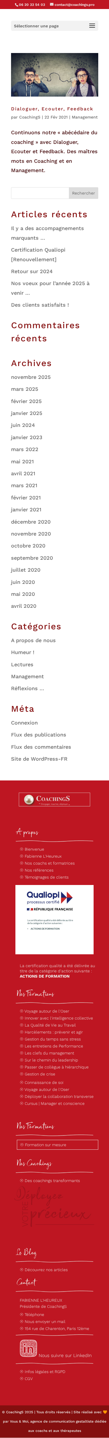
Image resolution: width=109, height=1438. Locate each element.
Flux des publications (38, 735)
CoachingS (29, 117)
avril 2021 (23, 473)
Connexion (24, 723)
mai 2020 (23, 594)
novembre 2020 (31, 534)
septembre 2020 (32, 558)
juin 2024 (23, 425)
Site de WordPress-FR (39, 759)
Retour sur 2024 (32, 271)
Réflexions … (27, 688)
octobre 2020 (28, 546)
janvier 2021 (26, 509)
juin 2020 (23, 582)
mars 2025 (24, 389)
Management (85, 117)
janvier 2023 (26, 437)
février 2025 (26, 401)
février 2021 (26, 497)
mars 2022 (24, 449)
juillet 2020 (25, 570)
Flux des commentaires (41, 747)
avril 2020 (23, 606)
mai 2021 (22, 461)
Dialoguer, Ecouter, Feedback (52, 109)
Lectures (22, 664)
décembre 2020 (31, 522)
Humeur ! (22, 652)
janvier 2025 (26, 413)
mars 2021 (24, 485)
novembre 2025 (31, 377)
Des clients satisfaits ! (40, 305)
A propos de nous (33, 640)
